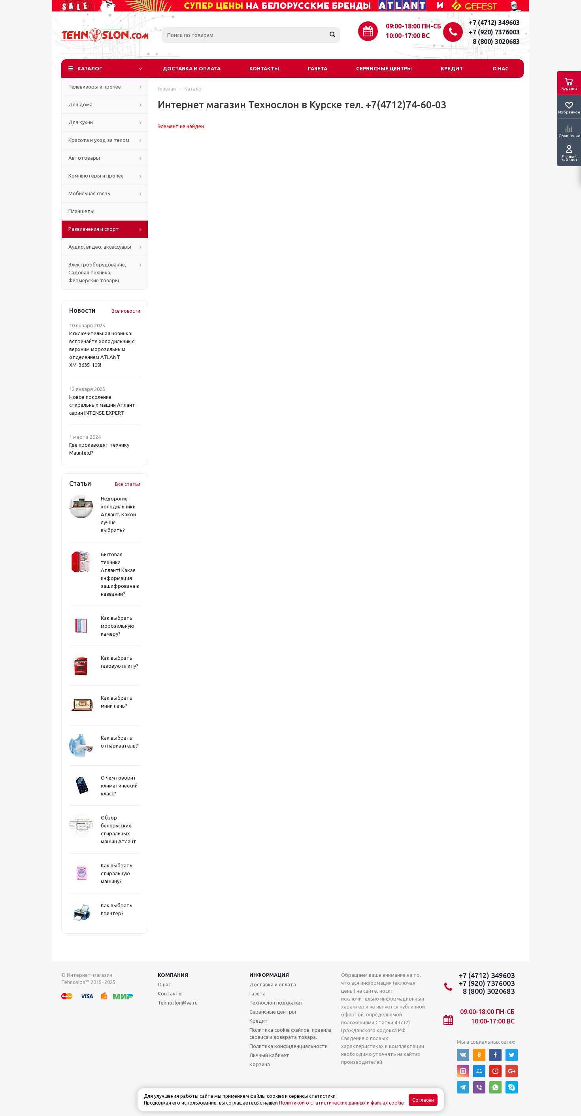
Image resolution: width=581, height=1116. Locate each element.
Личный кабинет (269, 1055)
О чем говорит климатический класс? (119, 785)
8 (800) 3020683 (496, 41)
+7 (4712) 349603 (494, 22)
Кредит (452, 68)
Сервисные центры (384, 68)
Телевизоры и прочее (94, 86)
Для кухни (80, 122)
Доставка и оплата (191, 68)
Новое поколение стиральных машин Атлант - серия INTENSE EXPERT (103, 404)
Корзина (259, 1064)
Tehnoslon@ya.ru (178, 1002)
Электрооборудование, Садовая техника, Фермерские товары (97, 272)
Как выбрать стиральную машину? (116, 873)
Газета (317, 68)
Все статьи (127, 484)
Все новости (125, 310)
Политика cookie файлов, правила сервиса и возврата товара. (290, 1033)
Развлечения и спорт (93, 229)
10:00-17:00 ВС (408, 35)
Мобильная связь (89, 193)
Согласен (423, 1100)
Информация (269, 975)
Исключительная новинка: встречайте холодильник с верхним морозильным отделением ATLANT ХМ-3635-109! (101, 349)
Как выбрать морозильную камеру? (117, 625)
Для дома (80, 104)
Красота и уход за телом (98, 140)
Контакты (264, 68)
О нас (500, 68)
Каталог (89, 68)
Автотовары (84, 158)
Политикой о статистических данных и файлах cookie (341, 1102)
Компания (173, 975)
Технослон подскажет (276, 1002)
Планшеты (81, 211)
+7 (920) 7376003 (494, 32)
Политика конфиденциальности (288, 1046)
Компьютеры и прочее (96, 175)
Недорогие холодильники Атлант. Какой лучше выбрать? (118, 514)
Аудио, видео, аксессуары (99, 246)
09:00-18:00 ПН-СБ (413, 26)
